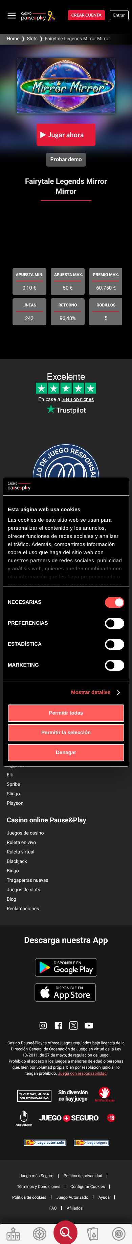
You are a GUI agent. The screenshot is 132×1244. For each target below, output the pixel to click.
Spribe (13, 784)
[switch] (114, 623)
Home (13, 39)
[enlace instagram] (43, 1025)
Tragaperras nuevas (27, 880)
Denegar (66, 752)
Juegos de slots (23, 890)
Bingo (13, 871)
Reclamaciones (23, 909)
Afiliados (75, 1208)
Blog (11, 899)
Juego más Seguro (36, 1176)
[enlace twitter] (73, 1025)
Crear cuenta (86, 15)
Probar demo (66, 159)
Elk (10, 775)
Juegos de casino (25, 833)
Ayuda (104, 1197)
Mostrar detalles (91, 692)
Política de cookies (29, 1197)
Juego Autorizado (72, 1197)
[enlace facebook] (58, 1025)
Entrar (119, 15)
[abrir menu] (12, 15)
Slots (32, 39)
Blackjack (17, 861)
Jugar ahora (66, 135)
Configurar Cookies (87, 1187)
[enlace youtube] (89, 1025)
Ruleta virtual (20, 852)
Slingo (13, 794)
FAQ (53, 1208)
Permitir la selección (66, 733)
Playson (15, 803)
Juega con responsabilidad (82, 1073)
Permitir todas (66, 713)
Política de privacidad (83, 1176)
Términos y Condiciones (38, 1187)
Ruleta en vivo (21, 842)
